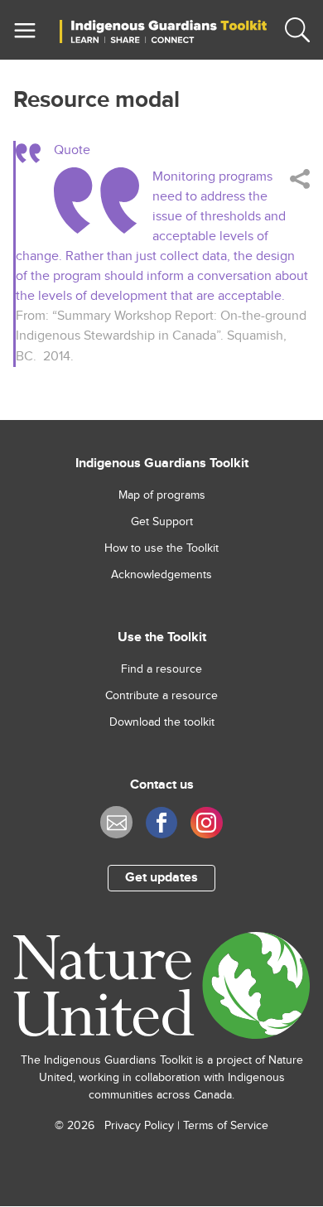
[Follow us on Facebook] (161, 822)
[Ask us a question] (116, 822)
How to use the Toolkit (161, 548)
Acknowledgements (161, 575)
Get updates (161, 878)
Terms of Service (225, 1125)
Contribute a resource (161, 695)
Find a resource (161, 669)
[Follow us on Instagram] (206, 822)
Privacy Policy (139, 1125)
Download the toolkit (162, 722)
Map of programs (161, 495)
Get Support (162, 522)
